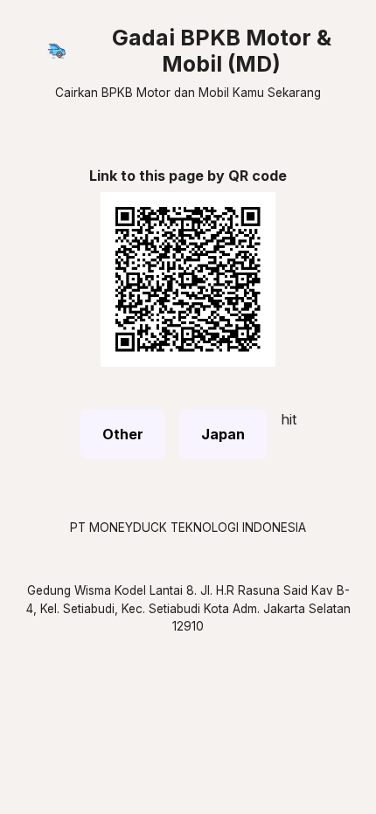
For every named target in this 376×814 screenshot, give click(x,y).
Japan (223, 434)
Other (122, 434)
